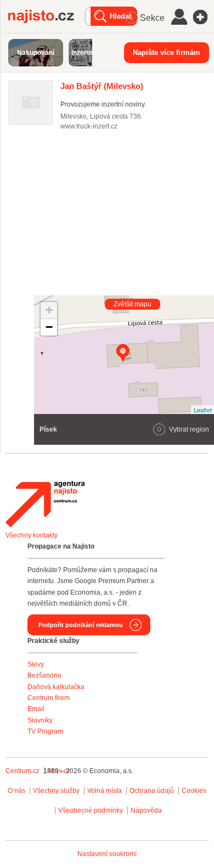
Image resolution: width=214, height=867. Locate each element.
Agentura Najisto (45, 504)
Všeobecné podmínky (90, 810)
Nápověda (146, 810)
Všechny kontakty (31, 535)
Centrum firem (48, 698)
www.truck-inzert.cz (88, 126)
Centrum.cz (22, 771)
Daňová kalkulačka (56, 687)
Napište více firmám (166, 52)
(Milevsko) (101, 86)
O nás (16, 791)
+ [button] (49, 310)
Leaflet (203, 409)
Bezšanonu (44, 675)
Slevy (35, 664)
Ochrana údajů (151, 791)
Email (35, 709)
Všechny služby (57, 791)
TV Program (45, 731)
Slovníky (40, 720)
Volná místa (104, 791)
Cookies (194, 791)
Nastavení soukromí (107, 854)
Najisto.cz (46, 16)
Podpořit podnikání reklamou (80, 625)
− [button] (49, 327)
